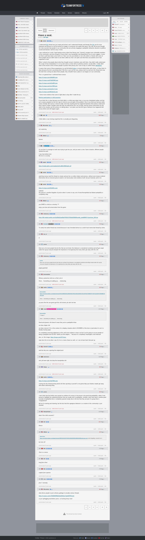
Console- (45, 224)
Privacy (42, 538)
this (47, 44)
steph (45, 309)
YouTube (102, 538)
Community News (24, 18)
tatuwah (46, 346)
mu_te (45, 234)
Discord (89, 538)
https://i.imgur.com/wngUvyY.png (48, 89)
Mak (45, 448)
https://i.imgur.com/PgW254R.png (48, 80)
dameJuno (46, 356)
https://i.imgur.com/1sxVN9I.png (48, 86)
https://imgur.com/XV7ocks (58, 337)
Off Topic (45, 37)
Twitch (108, 538)
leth (44, 421)
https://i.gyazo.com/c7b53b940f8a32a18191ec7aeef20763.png (56, 496)
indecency (46, 213)
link (105, 112)
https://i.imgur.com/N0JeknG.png (48, 92)
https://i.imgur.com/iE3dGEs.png (48, 188)
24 (43, 145)
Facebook (95, 538)
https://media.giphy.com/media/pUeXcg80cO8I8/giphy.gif (55, 166)
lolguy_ (45, 367)
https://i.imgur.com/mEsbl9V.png (48, 83)
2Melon (45, 135)
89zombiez (46, 125)
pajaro (44, 162)
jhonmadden (47, 274)
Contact (37, 538)
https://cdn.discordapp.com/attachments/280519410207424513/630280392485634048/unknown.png (64, 438)
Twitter (82, 538)
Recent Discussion (24, 73)
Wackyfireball (47, 411)
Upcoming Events (24, 46)
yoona (45, 244)
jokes (74, 68)
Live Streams (120, 18)
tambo (44, 41)
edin (44, 115)
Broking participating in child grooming (49, 97)
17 (102, 30)
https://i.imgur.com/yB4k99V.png (48, 77)
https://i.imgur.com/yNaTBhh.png (48, 381)
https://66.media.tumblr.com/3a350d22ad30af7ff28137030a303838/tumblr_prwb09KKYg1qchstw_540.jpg (68, 217)
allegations (99, 65)
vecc (45, 479)
